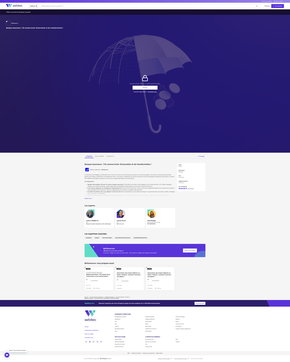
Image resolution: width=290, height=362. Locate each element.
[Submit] (256, 6)
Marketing (178, 319)
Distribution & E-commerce (150, 328)
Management (117, 319)
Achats (146, 324)
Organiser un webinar (278, 1)
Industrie (116, 326)
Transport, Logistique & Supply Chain (183, 328)
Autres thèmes (148, 331)
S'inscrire (267, 6)
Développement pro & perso (120, 316)
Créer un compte (89, 334)
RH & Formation (148, 321)
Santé (116, 331)
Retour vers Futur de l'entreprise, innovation (19, 12)
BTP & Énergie (178, 326)
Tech (116, 321)
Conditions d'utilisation (136, 353)
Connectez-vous (89, 337)
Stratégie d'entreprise (109, 297)
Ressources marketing (267, 1)
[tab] (89, 156)
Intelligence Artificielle (150, 319)
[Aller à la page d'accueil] (15, 6)
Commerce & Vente (180, 324)
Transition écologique (180, 316)
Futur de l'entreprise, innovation (122, 297)
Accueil (86, 297)
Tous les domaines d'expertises (96, 297)
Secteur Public (148, 326)
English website (159, 353)
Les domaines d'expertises (91, 330)
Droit (116, 324)
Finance (177, 321)
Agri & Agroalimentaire (119, 328)
